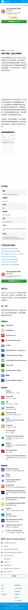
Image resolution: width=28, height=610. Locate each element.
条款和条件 (18, 585)
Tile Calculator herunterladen (9, 251)
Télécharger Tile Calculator (8, 264)
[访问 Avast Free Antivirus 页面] (14, 17)
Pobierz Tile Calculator (7, 256)
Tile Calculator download (8, 259)
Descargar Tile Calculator (8, 248)
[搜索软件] (23, 1)
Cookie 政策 (18, 588)
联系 (2, 588)
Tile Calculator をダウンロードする (11, 254)
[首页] (1, 5)
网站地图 (3, 594)
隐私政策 (17, 591)
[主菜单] (26, 1)
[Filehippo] (5, 1)
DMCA (16, 597)
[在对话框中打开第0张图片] (8, 144)
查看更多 (14, 576)
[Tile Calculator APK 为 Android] (3, 11)
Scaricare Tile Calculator (8, 262)
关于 (2, 585)
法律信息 (17, 594)
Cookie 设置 (18, 600)
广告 (2, 591)
